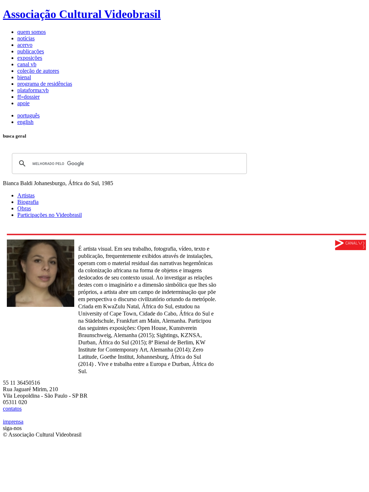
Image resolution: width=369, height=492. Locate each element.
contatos (12, 409)
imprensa (13, 422)
